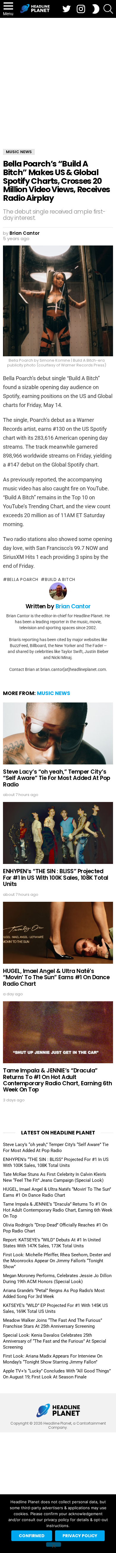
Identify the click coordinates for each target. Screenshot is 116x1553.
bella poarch (22, 579)
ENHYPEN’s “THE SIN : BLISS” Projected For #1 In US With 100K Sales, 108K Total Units (55, 877)
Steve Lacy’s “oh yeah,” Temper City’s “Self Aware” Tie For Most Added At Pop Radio (56, 778)
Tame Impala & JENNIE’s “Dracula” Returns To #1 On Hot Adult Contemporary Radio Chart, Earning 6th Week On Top (57, 1080)
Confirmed (32, 1536)
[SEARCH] (108, 8)
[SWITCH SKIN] (96, 8)
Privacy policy (79, 1536)
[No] (53, 1544)
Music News (53, 693)
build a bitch (60, 579)
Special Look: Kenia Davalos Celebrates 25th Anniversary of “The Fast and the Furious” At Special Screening (54, 1341)
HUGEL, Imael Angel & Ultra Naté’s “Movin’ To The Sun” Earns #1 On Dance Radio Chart (56, 977)
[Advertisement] (58, 79)
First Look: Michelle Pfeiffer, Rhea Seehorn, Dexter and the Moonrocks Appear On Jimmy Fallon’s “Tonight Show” (57, 1260)
